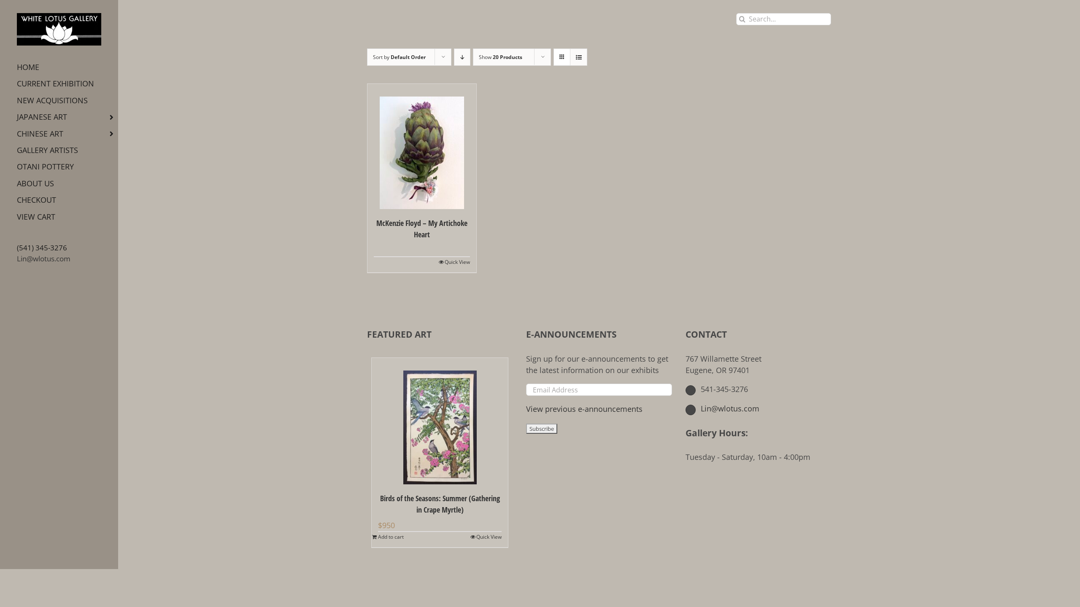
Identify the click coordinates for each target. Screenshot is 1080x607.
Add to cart (391, 536)
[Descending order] (462, 57)
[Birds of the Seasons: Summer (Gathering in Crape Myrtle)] (440, 421)
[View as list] (578, 57)
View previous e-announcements (584, 409)
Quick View (457, 262)
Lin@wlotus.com (43, 258)
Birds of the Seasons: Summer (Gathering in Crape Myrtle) (440, 504)
